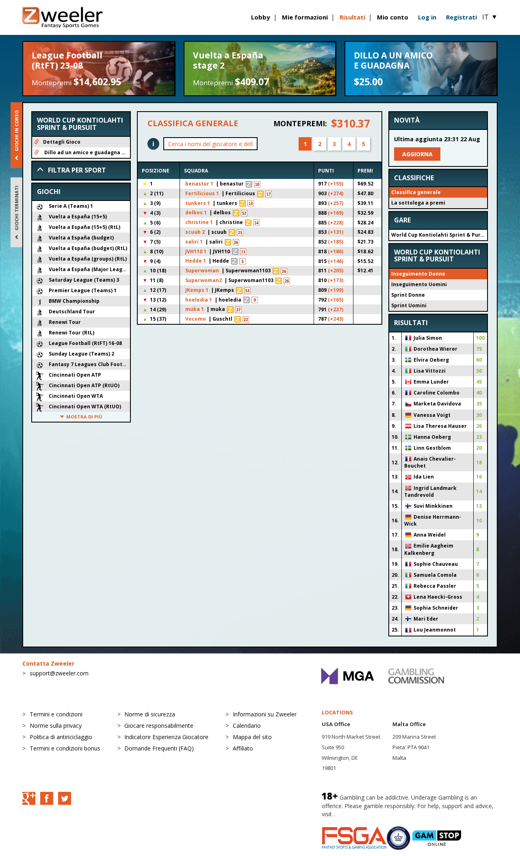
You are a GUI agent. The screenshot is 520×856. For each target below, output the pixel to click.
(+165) (335, 299)
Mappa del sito (252, 737)
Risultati (352, 17)
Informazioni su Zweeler (265, 714)
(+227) (335, 309)
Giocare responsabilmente (158, 725)
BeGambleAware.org (363, 814)
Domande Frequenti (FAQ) (159, 748)
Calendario (247, 725)
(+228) (335, 222)
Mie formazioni (305, 17)
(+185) (335, 241)
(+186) (335, 251)
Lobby (260, 17)
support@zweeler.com (59, 673)
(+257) (335, 203)
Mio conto (392, 17)
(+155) (335, 183)
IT (490, 17)
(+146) (335, 261)
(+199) (335, 290)
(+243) (335, 318)
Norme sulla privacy (56, 725)
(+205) (335, 270)
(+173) (335, 280)
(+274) (335, 193)
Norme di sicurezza (149, 714)
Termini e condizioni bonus (65, 748)
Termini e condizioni (56, 714)
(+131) (335, 232)
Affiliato (243, 748)
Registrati (461, 17)
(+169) (335, 212)
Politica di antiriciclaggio (61, 737)
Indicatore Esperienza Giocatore (166, 737)
